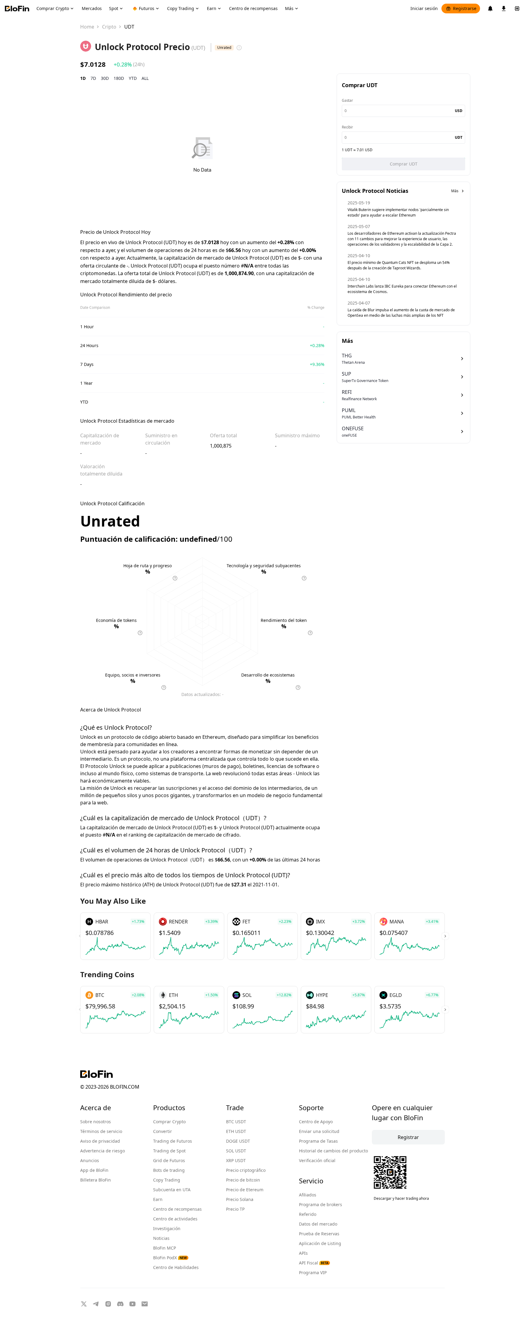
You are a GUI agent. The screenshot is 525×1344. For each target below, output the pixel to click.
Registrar (408, 1137)
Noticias (161, 1238)
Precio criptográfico (246, 1170)
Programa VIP (313, 1272)
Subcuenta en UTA (171, 1189)
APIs (303, 1253)
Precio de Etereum (244, 1189)
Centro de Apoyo (316, 1121)
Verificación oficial (317, 1160)
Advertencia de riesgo (102, 1151)
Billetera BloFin (95, 1180)
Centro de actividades (175, 1219)
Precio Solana (239, 1199)
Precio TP (235, 1209)
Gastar (347, 100)
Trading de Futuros (172, 1141)
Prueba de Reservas (319, 1234)
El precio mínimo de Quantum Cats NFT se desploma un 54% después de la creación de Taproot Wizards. (399, 265)
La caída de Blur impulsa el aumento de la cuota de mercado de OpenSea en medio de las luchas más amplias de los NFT (401, 312)
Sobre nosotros (95, 1121)
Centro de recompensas (177, 1209)
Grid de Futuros (169, 1160)
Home (87, 26)
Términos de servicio (101, 1131)
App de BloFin (94, 1170)
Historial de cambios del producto (333, 1151)
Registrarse (464, 8)
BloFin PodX (170, 1257)
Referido (307, 1214)
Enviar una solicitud (319, 1131)
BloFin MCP (164, 1248)
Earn (158, 1199)
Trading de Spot (169, 1151)
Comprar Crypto (169, 1121)
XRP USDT (236, 1160)
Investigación (166, 1228)
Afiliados (307, 1195)
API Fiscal (313, 1263)
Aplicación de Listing (320, 1243)
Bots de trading (169, 1170)
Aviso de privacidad (100, 1141)
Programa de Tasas (318, 1141)
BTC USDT (236, 1121)
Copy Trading (166, 1180)
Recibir (347, 127)
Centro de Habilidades (176, 1267)
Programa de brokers (320, 1204)
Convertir (162, 1131)
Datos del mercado (318, 1224)
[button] (445, 936)
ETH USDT (236, 1131)
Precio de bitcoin (243, 1180)
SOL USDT (236, 1151)
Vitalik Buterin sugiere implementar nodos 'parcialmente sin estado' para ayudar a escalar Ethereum (398, 212)
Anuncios (89, 1160)
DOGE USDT (238, 1141)
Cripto (109, 26)
